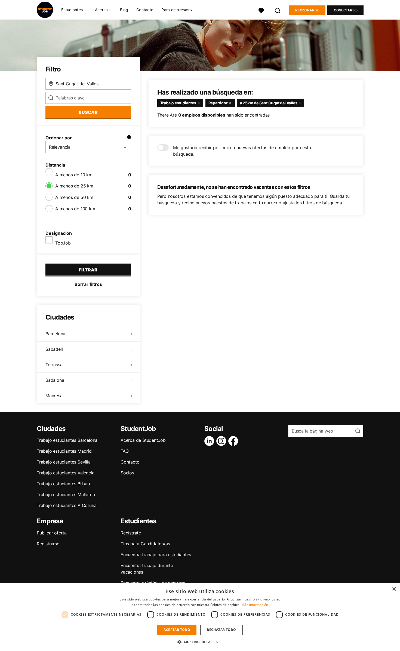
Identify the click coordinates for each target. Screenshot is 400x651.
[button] (200, 641)
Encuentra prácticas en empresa (153, 583)
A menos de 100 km (75, 208)
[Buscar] (278, 10)
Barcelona (55, 333)
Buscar (88, 112)
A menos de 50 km (74, 197)
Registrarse (307, 10)
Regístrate (131, 533)
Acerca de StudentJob (143, 440)
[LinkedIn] (210, 441)
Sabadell (54, 349)
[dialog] (200, 617)
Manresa (54, 395)
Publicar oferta (52, 533)
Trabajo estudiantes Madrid (64, 451)
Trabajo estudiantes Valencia (65, 472)
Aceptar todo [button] (177, 629)
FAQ (124, 451)
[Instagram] (222, 441)
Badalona (54, 380)
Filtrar (88, 270)
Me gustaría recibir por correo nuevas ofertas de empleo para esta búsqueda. (242, 151)
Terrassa (53, 364)
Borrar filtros (88, 284)
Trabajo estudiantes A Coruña (66, 505)
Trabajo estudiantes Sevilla (64, 462)
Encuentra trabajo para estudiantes (156, 554)
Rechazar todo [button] (221, 629)
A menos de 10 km (74, 174)
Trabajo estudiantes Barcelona (67, 440)
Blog (124, 9)
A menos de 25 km (74, 186)
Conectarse (345, 10)
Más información (254, 604)
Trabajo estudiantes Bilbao (63, 483)
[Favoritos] (261, 10)
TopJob (63, 243)
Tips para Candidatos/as (145, 543)
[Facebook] (234, 441)
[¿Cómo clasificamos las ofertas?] (129, 137)
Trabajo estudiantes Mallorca (66, 494)
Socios (127, 472)
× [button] (394, 589)
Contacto (144, 9)
